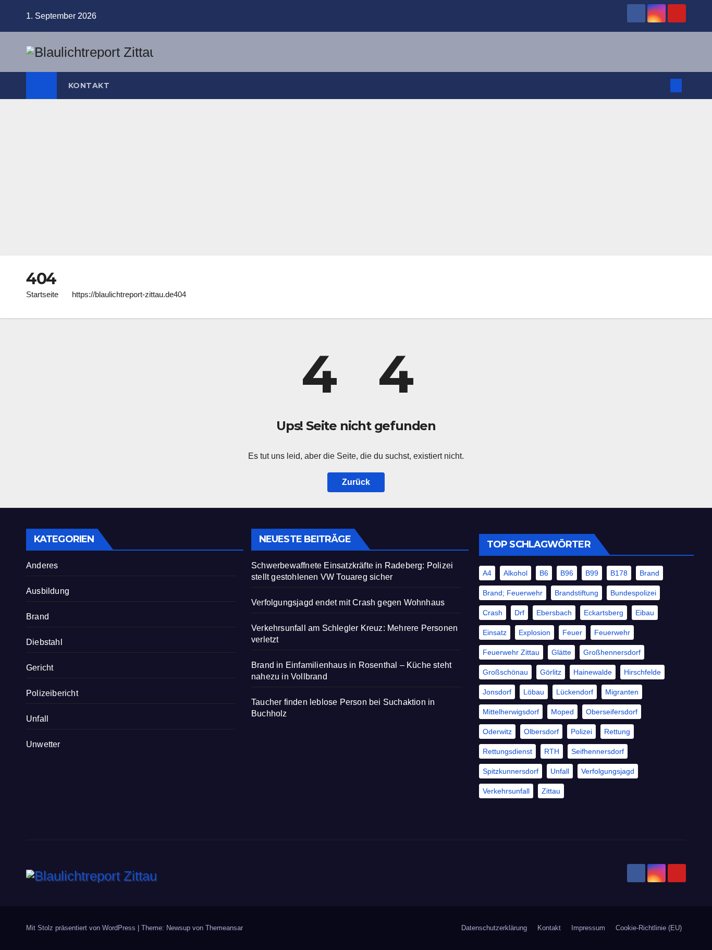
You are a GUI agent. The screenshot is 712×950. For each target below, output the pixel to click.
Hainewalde (592, 672)
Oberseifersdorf (611, 712)
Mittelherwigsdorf (511, 712)
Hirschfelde (642, 672)
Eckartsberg (603, 612)
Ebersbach (554, 612)
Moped (562, 712)
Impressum (588, 928)
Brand (37, 616)
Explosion (534, 632)
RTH (551, 751)
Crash (492, 612)
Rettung (617, 731)
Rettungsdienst (507, 751)
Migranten (622, 692)
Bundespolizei (633, 593)
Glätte (561, 652)
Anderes (42, 565)
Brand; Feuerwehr (513, 593)
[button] (659, 85)
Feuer (572, 632)
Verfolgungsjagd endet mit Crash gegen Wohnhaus (348, 602)
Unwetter (43, 744)
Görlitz (550, 672)
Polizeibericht (52, 693)
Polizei (581, 731)
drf (519, 612)
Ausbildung (47, 591)
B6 (543, 573)
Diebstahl (44, 642)
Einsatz (495, 632)
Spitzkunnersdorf (510, 771)
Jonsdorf (497, 692)
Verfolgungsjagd (607, 771)
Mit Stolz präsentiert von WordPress (82, 928)
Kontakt (89, 85)
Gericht (39, 667)
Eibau (644, 612)
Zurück (356, 482)
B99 (591, 573)
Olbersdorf (541, 731)
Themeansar (224, 928)
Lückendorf (574, 692)
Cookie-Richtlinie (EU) (649, 928)
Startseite (42, 294)
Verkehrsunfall (506, 791)
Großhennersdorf (612, 652)
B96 (566, 573)
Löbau (533, 692)
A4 (487, 573)
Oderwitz (497, 731)
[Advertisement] (356, 177)
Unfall (37, 718)
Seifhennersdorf (597, 751)
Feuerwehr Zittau (511, 652)
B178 (619, 573)
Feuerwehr (612, 632)
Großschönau (505, 672)
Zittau (551, 791)
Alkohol (515, 573)
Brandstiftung (576, 593)
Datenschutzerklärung (494, 928)
